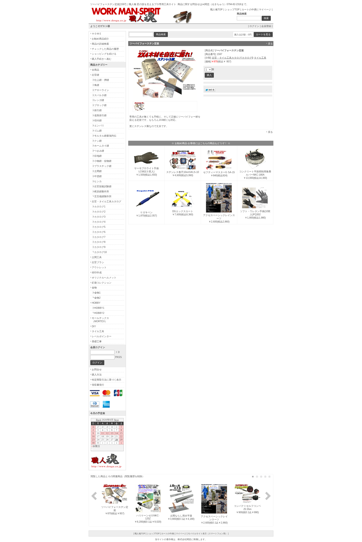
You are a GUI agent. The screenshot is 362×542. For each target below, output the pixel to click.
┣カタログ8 (98, 242)
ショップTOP (232, 9)
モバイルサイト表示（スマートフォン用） (207, 533)
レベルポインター (101, 336)
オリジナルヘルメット (104, 277)
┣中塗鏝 (97, 176)
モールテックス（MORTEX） (100, 320)
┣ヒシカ (97, 181)
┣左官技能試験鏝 (101, 186)
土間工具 (97, 257)
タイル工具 (260, 57)
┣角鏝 (95, 85)
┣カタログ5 (98, 227)
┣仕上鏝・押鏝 (100, 80)
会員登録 (266, 26)
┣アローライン (100, 90)
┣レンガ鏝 (98, 100)
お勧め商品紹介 (100, 38)
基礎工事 (97, 341)
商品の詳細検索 (100, 43)
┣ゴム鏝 (97, 130)
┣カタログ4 (98, 221)
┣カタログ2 (98, 211)
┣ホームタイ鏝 (100, 145)
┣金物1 (96, 292)
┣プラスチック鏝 (101, 166)
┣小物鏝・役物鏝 (101, 161)
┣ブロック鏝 (99, 105)
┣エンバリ (98, 125)
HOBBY (96, 302)
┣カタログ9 (98, 247)
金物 (94, 287)
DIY (94, 326)
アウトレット (99, 267)
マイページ (265, 9)
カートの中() (249, 9)
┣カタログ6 (98, 232)
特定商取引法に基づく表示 (106, 379)
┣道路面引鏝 (99, 115)
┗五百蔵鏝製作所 (101, 196)
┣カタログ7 (98, 237)
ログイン (254, 26)
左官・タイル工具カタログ (106, 201)
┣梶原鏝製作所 (100, 191)
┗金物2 (96, 297)
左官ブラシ (98, 262)
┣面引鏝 (97, 110)
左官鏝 (95, 74)
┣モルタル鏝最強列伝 (104, 135)
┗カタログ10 (99, 252)
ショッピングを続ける (104, 53)
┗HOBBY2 (98, 313)
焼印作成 (97, 272)
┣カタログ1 (98, 206)
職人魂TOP (216, 9)
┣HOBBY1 (98, 308)
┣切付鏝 (97, 120)
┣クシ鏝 (97, 140)
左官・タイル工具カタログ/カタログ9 (232, 57)
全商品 (95, 69)
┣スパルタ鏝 (99, 95)
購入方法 (97, 374)
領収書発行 (98, 384)
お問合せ (97, 369)
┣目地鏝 (97, 155)
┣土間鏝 (97, 171)
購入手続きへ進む (101, 58)
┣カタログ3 (98, 216)
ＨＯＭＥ (97, 33)
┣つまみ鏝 (98, 150)
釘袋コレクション (101, 282)
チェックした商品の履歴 (105, 48)
